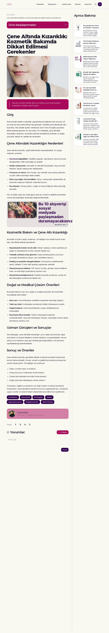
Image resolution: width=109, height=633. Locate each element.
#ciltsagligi (38, 397)
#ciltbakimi (13, 397)
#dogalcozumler (32, 402)
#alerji (49, 397)
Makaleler (40, 4)
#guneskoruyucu (15, 402)
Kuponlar (88, 4)
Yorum (64, 450)
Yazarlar (78, 4)
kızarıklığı (11, 134)
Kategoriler (52, 4)
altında (57, 125)
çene (52, 125)
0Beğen (64, 432)
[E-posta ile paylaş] (25, 425)
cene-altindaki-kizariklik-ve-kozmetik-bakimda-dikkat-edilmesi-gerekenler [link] (34, 18)
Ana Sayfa (10, 15)
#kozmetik (26, 397)
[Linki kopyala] (30, 425)
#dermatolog (48, 402)
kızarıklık (10, 128)
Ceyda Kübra (22, 413)
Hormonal (13, 159)
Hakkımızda (66, 4)
